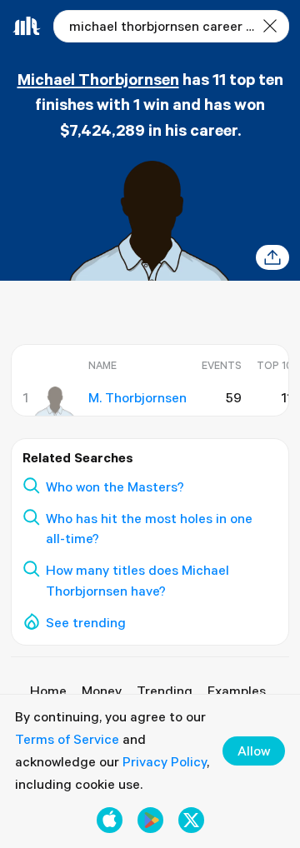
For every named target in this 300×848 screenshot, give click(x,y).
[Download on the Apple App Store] (109, 820)
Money (102, 690)
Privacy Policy (164, 761)
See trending (86, 622)
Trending (164, 690)
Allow (254, 750)
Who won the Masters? (115, 486)
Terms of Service (67, 739)
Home (48, 690)
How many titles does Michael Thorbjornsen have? (137, 580)
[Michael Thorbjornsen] (54, 402)
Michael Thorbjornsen (98, 78)
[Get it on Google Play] (150, 820)
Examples (237, 690)
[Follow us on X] (191, 820)
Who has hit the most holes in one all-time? (149, 528)
